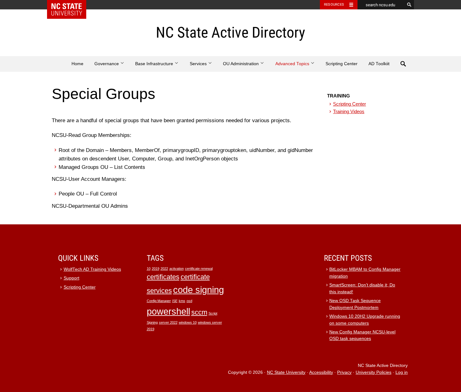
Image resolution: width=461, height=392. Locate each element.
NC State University (286, 372)
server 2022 (168, 322)
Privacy (344, 372)
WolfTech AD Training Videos (92, 269)
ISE (175, 301)
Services (199, 63)
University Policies (373, 372)
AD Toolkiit (378, 63)
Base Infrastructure (154, 63)
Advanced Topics (292, 63)
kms (182, 301)
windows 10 (188, 322)
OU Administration (241, 63)
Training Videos (348, 111)
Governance (107, 63)
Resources (334, 5)
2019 (155, 268)
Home (77, 63)
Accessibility (321, 372)
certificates (163, 277)
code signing (198, 290)
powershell (168, 311)
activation (176, 268)
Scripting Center (342, 63)
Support (71, 278)
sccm (199, 312)
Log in (401, 372)
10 (149, 268)
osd (189, 301)
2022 (164, 268)
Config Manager (159, 301)
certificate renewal (199, 268)
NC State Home (71, 4)
